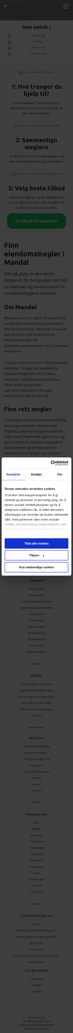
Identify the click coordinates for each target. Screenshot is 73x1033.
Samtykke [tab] (13, 474)
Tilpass (34, 555)
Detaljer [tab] (36, 474)
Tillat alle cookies (36, 543)
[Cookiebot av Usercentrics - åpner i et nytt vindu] (51, 463)
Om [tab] (59, 474)
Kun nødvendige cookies (36, 567)
